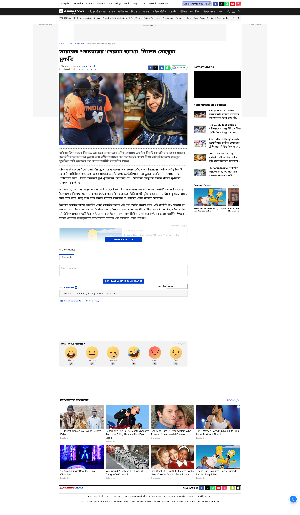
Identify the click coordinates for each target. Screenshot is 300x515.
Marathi (152, 3)
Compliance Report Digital (189, 496)
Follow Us (182, 68)
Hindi (143, 3)
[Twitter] (221, 4)
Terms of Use (110, 496)
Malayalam (66, 3)
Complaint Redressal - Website (160, 496)
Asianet (71, 487)
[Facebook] (215, 4)
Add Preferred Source (195, 3)
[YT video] (232, 4)
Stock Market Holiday (227, 18)
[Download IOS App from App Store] (238, 488)
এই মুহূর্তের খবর (97, 11)
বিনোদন (135, 11)
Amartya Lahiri (89, 66)
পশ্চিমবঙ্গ (123, 11)
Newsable (78, 3)
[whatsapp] (226, 4)
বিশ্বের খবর (209, 11)
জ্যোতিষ (195, 11)
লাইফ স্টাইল (159, 11)
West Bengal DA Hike (204, 18)
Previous (233, 18)
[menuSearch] (239, 11)
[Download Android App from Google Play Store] (232, 488)
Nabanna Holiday (184, 18)
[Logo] (72, 11)
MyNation (163, 3)
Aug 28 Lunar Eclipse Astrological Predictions (152, 18)
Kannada (90, 3)
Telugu (118, 3)
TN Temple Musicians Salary (87, 18)
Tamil (126, 3)
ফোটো (173, 11)
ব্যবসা (146, 11)
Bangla (135, 3)
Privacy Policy (124, 496)
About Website (95, 496)
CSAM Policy (138, 496)
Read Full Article (123, 239)
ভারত (112, 11)
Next (238, 18)
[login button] (230, 12)
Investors (208, 496)
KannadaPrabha (104, 3)
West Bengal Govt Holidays (115, 18)
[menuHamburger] (233, 12)
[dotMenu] (220, 11)
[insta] (238, 4)
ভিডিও (183, 11)
